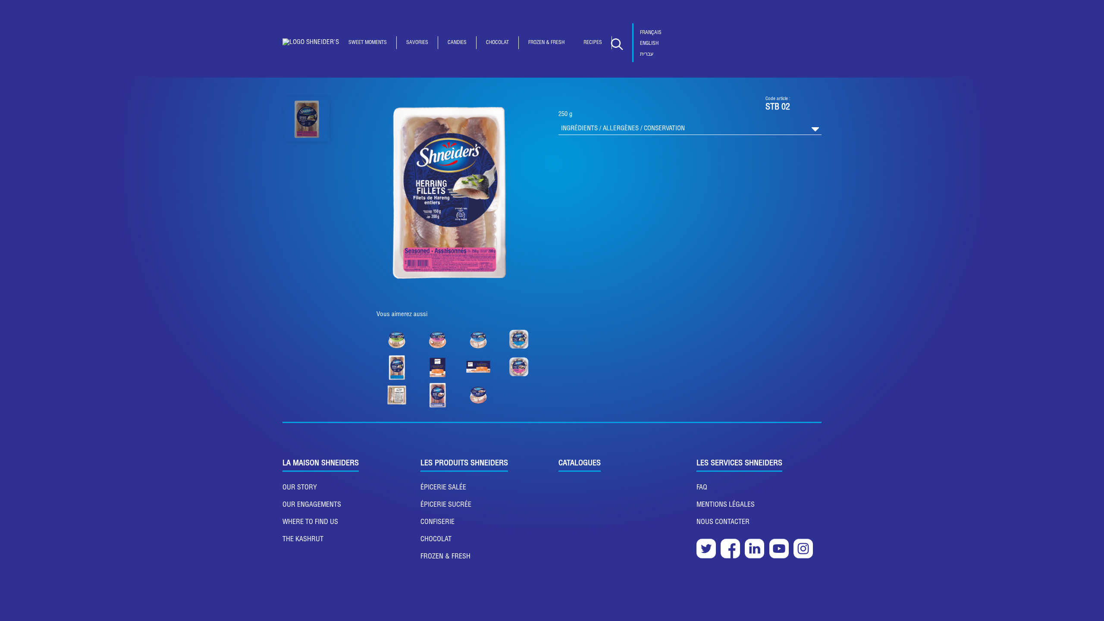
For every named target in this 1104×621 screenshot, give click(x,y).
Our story (299, 488)
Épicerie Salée (443, 488)
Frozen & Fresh (445, 557)
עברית (645, 54)
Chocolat (436, 539)
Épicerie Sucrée (445, 505)
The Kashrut (302, 539)
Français (645, 32)
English (645, 43)
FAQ (701, 488)
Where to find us (310, 522)
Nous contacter (723, 522)
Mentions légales (725, 505)
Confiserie (437, 522)
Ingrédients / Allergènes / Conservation (623, 128)
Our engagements (311, 505)
